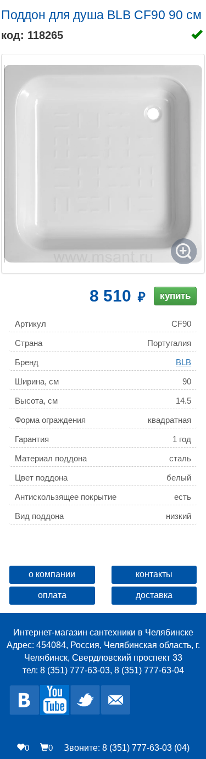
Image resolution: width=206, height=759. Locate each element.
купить (175, 296)
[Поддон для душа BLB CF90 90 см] (103, 164)
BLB (183, 362)
